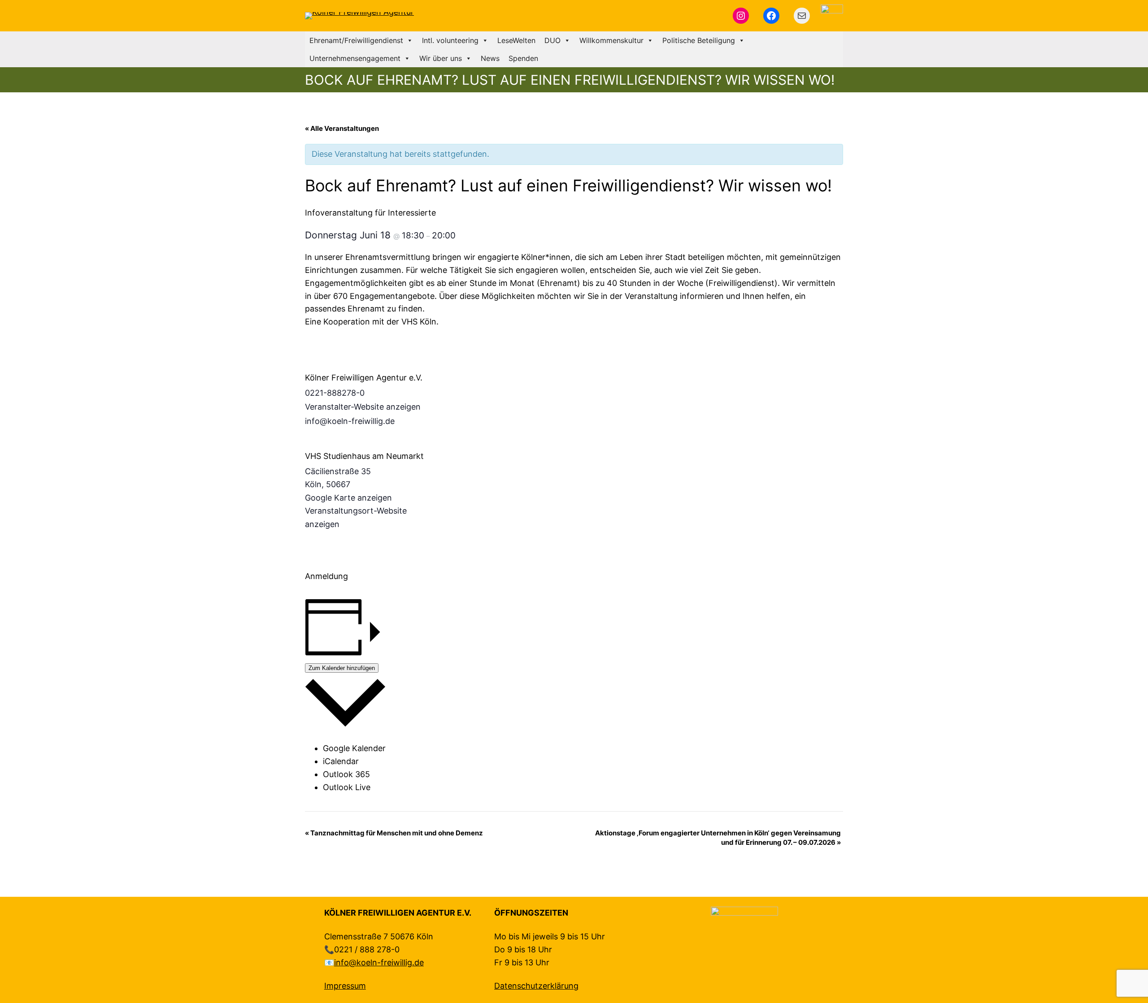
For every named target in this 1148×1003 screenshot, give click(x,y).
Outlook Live (346, 787)
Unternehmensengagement (354, 58)
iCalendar (341, 761)
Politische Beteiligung (698, 40)
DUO (552, 40)
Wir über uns (440, 58)
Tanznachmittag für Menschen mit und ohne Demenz (394, 833)
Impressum (345, 985)
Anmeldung (326, 576)
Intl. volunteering (450, 40)
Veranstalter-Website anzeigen (363, 406)
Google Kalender (354, 748)
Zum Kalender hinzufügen (342, 668)
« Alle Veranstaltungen (342, 128)
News (490, 58)
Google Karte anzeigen (348, 497)
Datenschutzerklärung (536, 985)
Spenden (523, 58)
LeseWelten (516, 40)
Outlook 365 (346, 774)
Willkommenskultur (611, 40)
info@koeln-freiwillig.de (379, 962)
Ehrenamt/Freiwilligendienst (356, 40)
